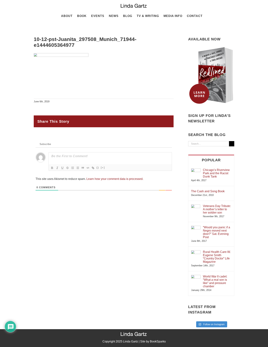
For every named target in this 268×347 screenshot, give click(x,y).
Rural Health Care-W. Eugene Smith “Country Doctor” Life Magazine (217, 256)
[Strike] (67, 168)
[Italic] (57, 168)
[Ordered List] (72, 168)
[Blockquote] (82, 168)
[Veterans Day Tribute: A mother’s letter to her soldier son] (195, 206)
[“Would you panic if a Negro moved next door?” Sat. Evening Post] (196, 227)
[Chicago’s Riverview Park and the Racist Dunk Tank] (196, 170)
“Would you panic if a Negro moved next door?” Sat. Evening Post (216, 232)
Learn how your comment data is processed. (114, 178)
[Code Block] (87, 168)
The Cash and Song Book (208, 191)
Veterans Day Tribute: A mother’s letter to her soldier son (217, 209)
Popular (211, 160)
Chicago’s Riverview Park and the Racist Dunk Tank (216, 173)
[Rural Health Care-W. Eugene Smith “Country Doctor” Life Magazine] (196, 252)
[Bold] (52, 168)
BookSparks (158, 341)
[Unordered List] (77, 168)
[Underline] (62, 168)
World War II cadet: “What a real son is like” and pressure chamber (215, 281)
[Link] (93, 168)
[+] (103, 167)
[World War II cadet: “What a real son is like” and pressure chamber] (196, 276)
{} (97, 167)
